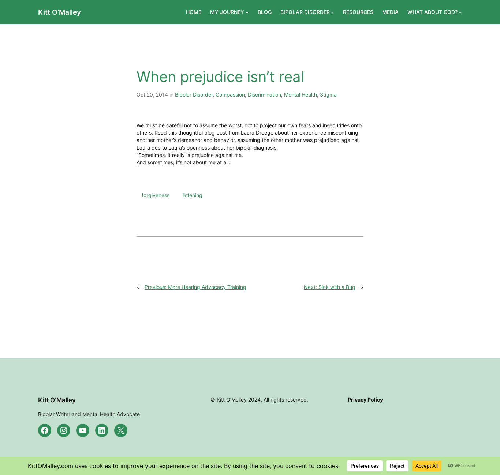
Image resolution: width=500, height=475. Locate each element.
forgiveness (155, 195)
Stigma (328, 94)
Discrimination (264, 94)
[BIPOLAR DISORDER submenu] (332, 12)
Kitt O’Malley (59, 12)
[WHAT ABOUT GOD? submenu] (460, 12)
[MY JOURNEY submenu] (247, 12)
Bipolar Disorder (194, 94)
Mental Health (300, 94)
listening (192, 195)
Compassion (230, 94)
